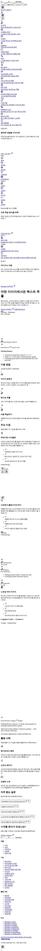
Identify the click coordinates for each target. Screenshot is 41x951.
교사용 (7, 904)
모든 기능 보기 (6, 154)
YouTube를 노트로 (11, 863)
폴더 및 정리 (9, 883)
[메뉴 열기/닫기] (3, 18)
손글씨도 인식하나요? (8, 806)
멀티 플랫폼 (9, 885)
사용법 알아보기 (19, 309)
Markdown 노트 (10, 881)
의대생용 (8, 897)
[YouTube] (3, 939)
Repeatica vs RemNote (11, 927)
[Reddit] (9, 939)
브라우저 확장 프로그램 (13, 869)
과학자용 (8, 914)
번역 (6, 877)
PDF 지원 (8, 867)
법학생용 (8, 908)
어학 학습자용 (9, 900)
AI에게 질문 (9, 875)
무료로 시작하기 (6, 309)
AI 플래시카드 (9, 873)
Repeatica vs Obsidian (11, 930)
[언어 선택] (3, 7)
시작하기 (8, 10)
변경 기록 (8, 853)
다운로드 (8, 849)
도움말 (7, 851)
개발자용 (8, 912)
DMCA (21, 937)
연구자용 (8, 906)
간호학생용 (8, 910)
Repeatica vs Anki (10, 922)
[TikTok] (6, 939)
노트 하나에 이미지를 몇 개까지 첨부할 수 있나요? (16, 817)
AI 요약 (7, 871)
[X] (1, 939)
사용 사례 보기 (6, 233)
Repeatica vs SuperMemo (12, 932)
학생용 (7, 895)
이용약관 (16, 937)
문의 (25, 937)
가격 (25, 4)
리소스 (19, 4)
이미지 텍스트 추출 (11, 865)
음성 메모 (8, 861)
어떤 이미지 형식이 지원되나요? (10, 812)
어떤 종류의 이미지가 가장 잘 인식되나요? (13, 801)
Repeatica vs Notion (11, 923)
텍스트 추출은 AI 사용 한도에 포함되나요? (13, 822)
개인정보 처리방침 (7, 937)
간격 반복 (8, 879)
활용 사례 (10, 4)
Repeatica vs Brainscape (12, 929)
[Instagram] (4, 939)
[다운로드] (2, 13)
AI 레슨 (7, 887)
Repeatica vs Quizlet (11, 925)
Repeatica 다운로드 (7, 286)
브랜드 (29, 937)
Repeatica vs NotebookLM (13, 934)
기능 (3, 4)
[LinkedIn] (7, 939)
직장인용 (8, 902)
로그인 (3, 10)
